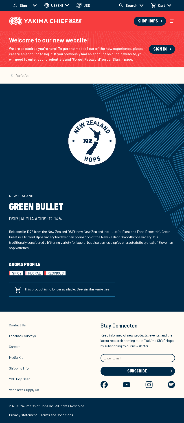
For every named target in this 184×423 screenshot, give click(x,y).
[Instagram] (149, 384)
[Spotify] (171, 384)
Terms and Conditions (57, 415)
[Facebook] (104, 384)
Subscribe (137, 371)
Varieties (22, 75)
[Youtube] (126, 384)
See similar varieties (93, 289)
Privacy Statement (23, 415)
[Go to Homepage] (45, 21)
